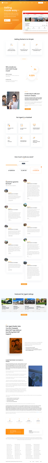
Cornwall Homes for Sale (17, 445)
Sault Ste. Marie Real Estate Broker (37, 454)
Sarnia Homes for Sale (9, 454)
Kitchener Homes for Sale (9, 449)
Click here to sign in (10, 23)
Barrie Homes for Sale (9, 444)
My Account (42, 0)
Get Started (13, 431)
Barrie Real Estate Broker (28, 444)
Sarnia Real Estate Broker (28, 454)
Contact (41, 461)
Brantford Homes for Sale (9, 445)
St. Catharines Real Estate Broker (29, 455)
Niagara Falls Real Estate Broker (37, 450)
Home (30, 461)
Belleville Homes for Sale (17, 444)
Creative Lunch (20, 461)
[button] (7, 20)
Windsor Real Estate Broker (36, 458)
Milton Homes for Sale (9, 450)
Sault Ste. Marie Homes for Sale (18, 454)
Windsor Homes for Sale (17, 458)
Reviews (33, 461)
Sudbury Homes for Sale (17, 455)
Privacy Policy (37, 461)
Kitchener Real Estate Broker (29, 449)
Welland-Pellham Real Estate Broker (29, 458)
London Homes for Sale (17, 449)
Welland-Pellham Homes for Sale (10, 458)
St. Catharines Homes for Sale (10, 455)
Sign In (46, 0)
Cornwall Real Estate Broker (37, 445)
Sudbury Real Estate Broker (36, 455)
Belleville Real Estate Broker (37, 444)
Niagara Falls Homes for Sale (18, 450)
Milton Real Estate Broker (28, 450)
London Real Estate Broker (36, 449)
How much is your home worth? (24, 161)
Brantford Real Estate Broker (29, 445)
